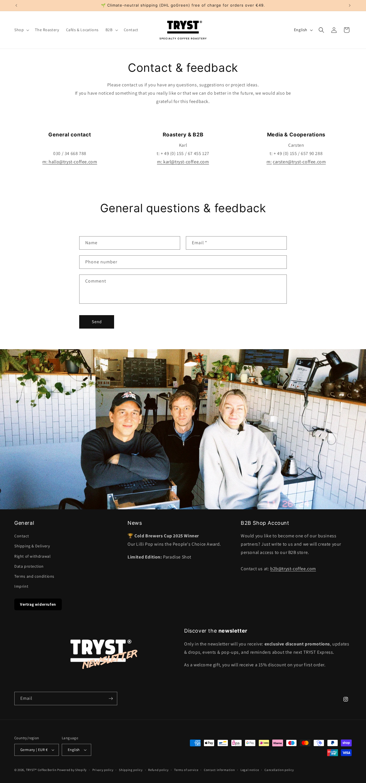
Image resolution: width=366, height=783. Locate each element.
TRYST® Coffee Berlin (41, 770)
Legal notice (249, 770)
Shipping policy (131, 770)
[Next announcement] (349, 5)
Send (97, 321)
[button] (21, 30)
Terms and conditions (34, 576)
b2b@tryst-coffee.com (293, 569)
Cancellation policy (279, 770)
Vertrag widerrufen (38, 604)
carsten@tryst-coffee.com (299, 162)
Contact (21, 535)
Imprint (21, 586)
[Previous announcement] (16, 5)
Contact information (219, 770)
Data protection (29, 566)
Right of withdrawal (32, 556)
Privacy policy (103, 770)
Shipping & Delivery (32, 546)
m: (69, 162)
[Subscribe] (110, 698)
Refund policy (158, 770)
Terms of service (186, 770)
